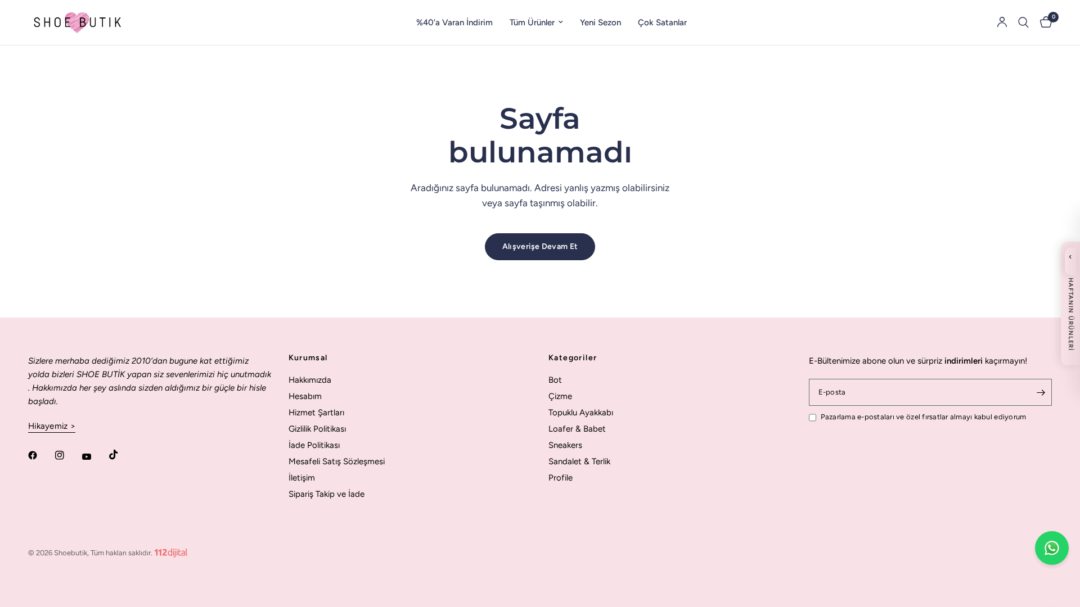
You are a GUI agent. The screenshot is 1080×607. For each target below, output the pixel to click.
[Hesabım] (1002, 22)
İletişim (302, 478)
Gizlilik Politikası (317, 429)
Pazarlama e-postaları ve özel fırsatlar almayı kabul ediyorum (924, 417)
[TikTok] (121, 454)
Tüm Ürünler (532, 22)
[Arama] (1023, 22)
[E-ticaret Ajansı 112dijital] (171, 550)
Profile (560, 478)
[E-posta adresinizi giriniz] (1040, 392)
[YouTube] (94, 457)
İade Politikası (314, 445)
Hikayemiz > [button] (51, 426)
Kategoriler (572, 358)
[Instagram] (67, 455)
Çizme (560, 396)
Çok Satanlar (662, 22)
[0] (1043, 22)
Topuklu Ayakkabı (580, 412)
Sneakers (565, 445)
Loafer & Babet (577, 429)
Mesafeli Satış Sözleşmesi (337, 461)
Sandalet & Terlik (579, 461)
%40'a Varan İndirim (454, 22)
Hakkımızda (310, 380)
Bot (555, 380)
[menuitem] (454, 22)
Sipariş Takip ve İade (326, 494)
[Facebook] (40, 455)
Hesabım (305, 396)
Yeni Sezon (600, 22)
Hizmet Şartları (316, 412)
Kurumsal (308, 358)
